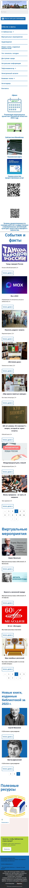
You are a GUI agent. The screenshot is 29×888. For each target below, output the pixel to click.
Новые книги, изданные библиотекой (10, 47)
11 (24, 515)
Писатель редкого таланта (14, 330)
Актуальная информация (11, 63)
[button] (2, 806)
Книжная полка (7, 78)
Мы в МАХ (14, 296)
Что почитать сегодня (10, 53)
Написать (7, 849)
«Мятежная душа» (14, 362)
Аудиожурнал (6, 42)
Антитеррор (5, 83)
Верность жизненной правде (14, 592)
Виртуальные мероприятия (12, 37)
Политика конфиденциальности (14, 886)
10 (20, 515)
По (1, 864)
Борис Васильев (14, 558)
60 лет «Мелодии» (14, 626)
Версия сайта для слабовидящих (14, 18)
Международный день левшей (14, 463)
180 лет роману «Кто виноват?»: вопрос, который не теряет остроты (14, 428)
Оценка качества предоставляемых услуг (14, 177)
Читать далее (7, 273)
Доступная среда (8, 58)
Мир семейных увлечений (14, 658)
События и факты (8, 27)
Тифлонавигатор (7, 68)
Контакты (5, 88)
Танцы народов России (14, 264)
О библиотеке (6, 32)
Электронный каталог (9, 73)
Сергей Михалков (14, 728)
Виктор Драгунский (15, 760)
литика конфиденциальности (7, 864)
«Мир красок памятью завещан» (14, 394)
